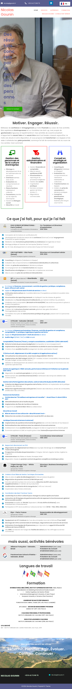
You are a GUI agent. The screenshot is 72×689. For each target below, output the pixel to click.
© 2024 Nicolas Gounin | (30, 686)
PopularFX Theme (44, 686)
